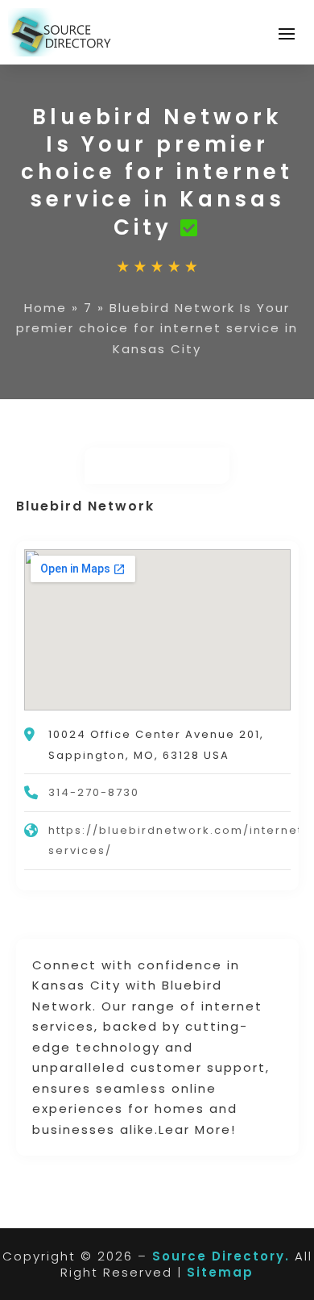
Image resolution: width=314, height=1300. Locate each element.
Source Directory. (221, 1256)
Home (45, 307)
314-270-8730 (93, 792)
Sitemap (220, 1272)
